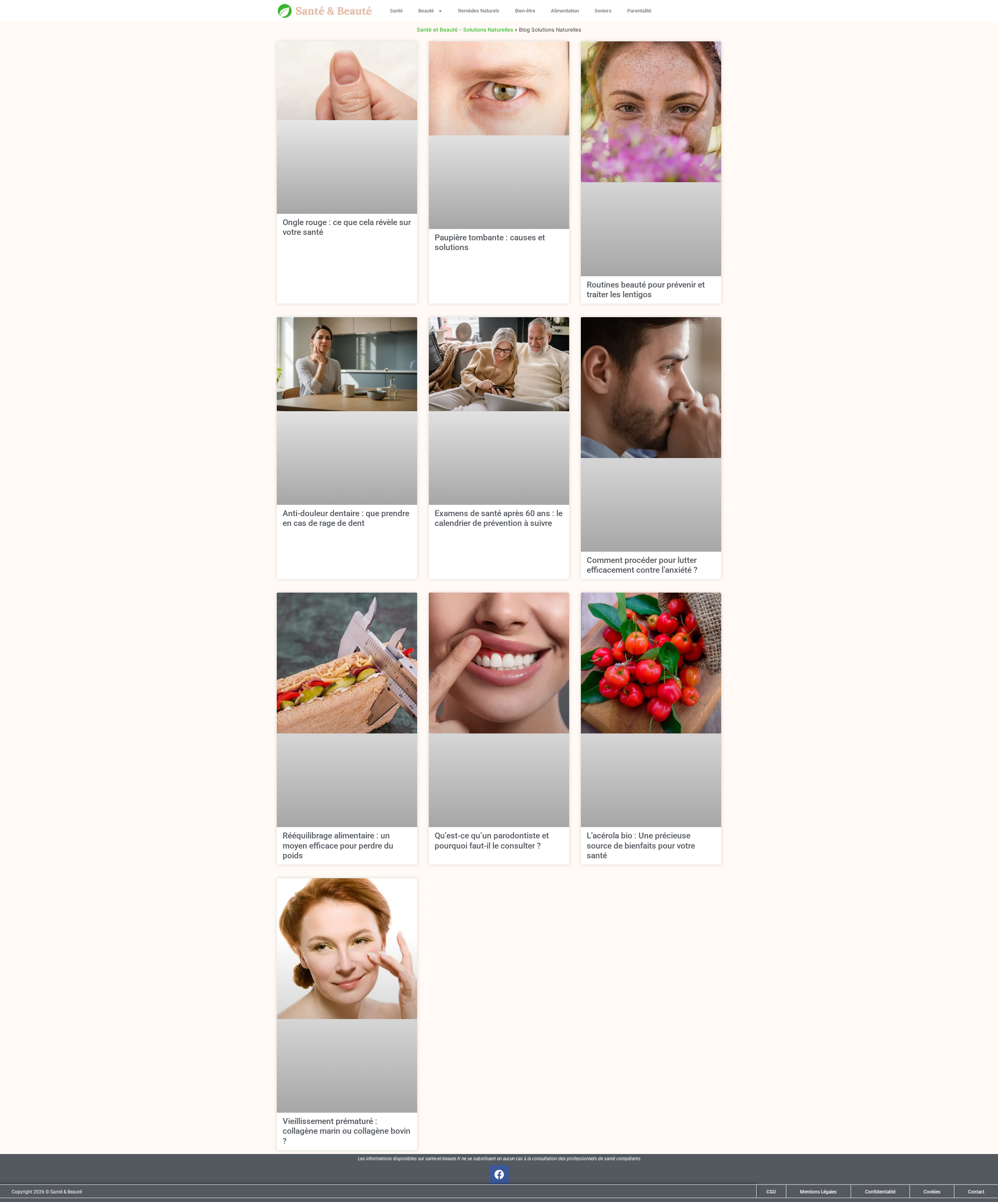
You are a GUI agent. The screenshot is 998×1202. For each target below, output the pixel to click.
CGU (771, 1192)
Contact (976, 1192)
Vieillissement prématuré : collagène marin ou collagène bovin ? (347, 1131)
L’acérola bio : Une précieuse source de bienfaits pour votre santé (641, 845)
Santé (396, 11)
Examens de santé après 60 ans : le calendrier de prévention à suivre (499, 518)
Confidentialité (880, 1192)
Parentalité (639, 11)
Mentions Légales (818, 1192)
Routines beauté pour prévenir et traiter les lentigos (646, 289)
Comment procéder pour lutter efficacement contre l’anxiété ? (642, 565)
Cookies (932, 1192)
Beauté (426, 11)
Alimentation (565, 11)
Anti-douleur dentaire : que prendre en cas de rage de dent (346, 518)
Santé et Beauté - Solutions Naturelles (465, 30)
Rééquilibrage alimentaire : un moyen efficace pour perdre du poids (338, 845)
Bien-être (525, 11)
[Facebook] (499, 1174)
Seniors (603, 11)
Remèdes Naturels (478, 11)
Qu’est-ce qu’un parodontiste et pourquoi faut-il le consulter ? (492, 840)
